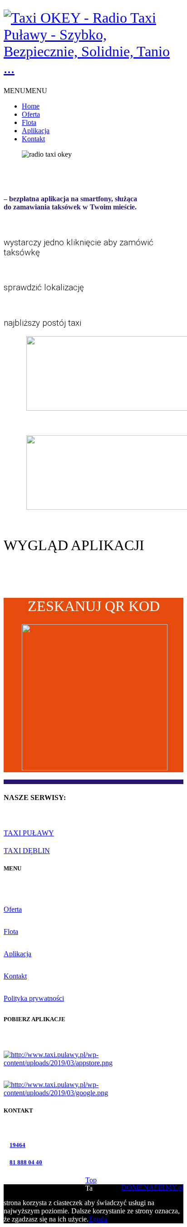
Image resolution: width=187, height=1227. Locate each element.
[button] (25, 90)
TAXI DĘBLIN (27, 850)
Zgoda (98, 1219)
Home (30, 106)
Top (91, 1180)
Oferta (31, 114)
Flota (29, 122)
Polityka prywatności (34, 998)
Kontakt (33, 139)
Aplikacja (35, 130)
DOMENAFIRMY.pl (152, 1187)
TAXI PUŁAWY (29, 833)
